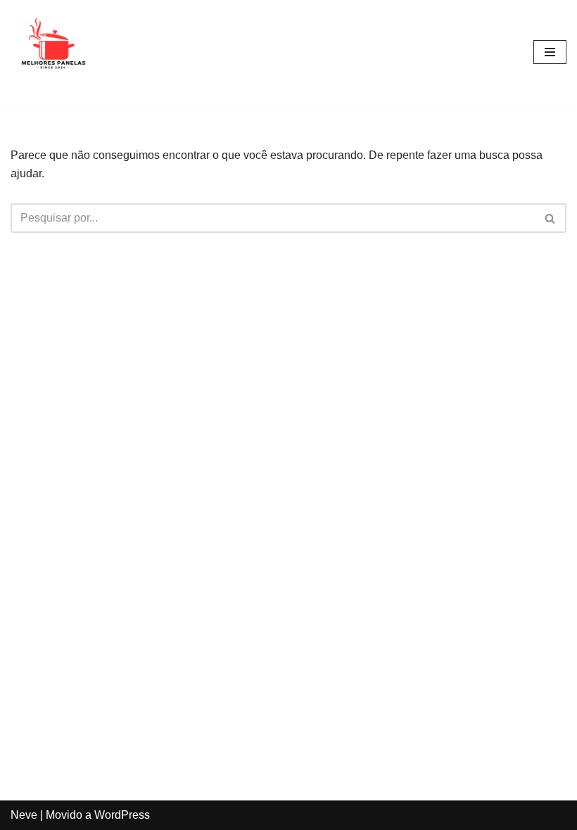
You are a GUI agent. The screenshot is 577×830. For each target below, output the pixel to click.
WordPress (122, 815)
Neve (24, 815)
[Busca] (550, 218)
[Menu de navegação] (549, 52)
